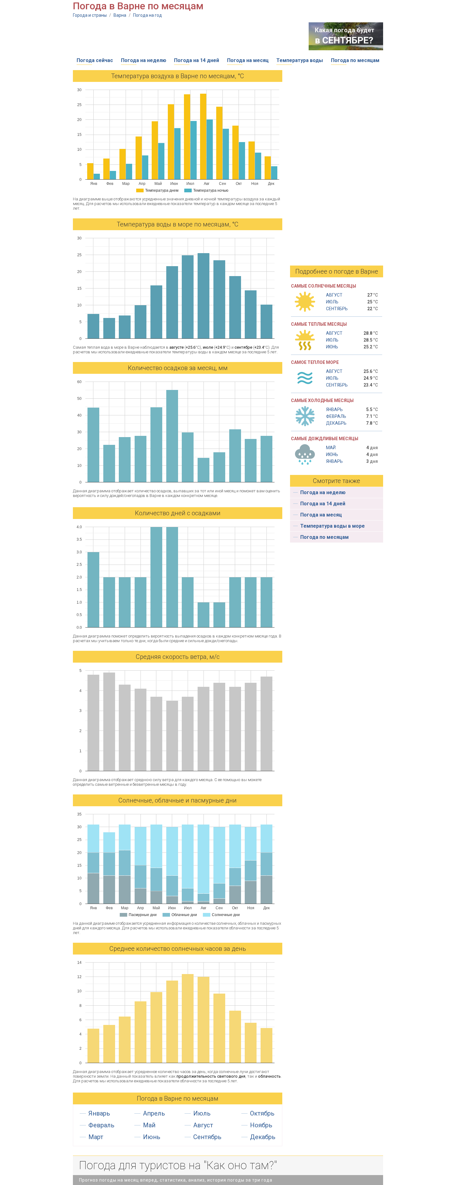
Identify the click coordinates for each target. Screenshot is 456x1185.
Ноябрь (261, 1125)
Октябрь (262, 1113)
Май (149, 1125)
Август (203, 1125)
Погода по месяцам (355, 60)
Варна (120, 15)
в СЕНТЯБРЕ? (344, 40)
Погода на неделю (143, 60)
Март (95, 1137)
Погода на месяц (248, 60)
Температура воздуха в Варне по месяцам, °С (177, 76)
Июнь (151, 1137)
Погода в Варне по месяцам (177, 1098)
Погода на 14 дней (196, 60)
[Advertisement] (186, 36)
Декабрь (262, 1137)
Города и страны (90, 15)
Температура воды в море (332, 526)
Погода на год (147, 15)
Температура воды (299, 60)
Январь (99, 1113)
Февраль (101, 1125)
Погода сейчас (95, 60)
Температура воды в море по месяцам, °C (178, 224)
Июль (202, 1113)
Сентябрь (207, 1137)
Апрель (154, 1113)
